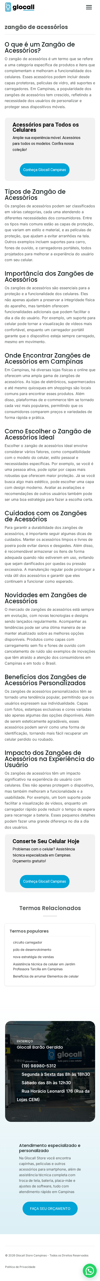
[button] (90, 1271)
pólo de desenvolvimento (32, 950)
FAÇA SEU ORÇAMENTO (50, 1208)
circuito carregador (27, 942)
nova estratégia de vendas (33, 957)
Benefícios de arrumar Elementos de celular (46, 976)
